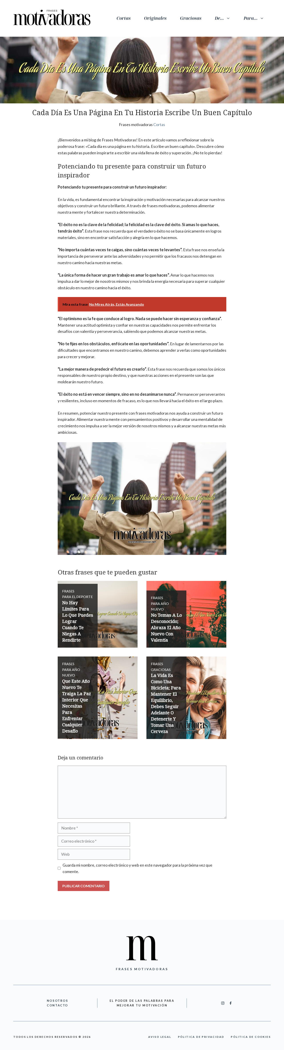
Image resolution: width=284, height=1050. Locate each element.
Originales (155, 18)
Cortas (123, 18)
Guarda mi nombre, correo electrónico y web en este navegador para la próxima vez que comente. (137, 868)
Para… (251, 18)
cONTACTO (57, 1005)
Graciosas (190, 18)
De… (219, 18)
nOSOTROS (57, 1000)
